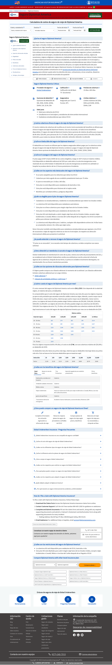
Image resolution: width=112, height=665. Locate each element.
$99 (61, 324)
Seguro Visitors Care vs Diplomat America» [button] (80, 578)
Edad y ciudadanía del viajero (19, 30)
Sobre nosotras (14, 630)
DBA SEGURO (39, 7)
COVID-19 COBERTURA (79, 7)
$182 (52, 331)
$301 (72, 334)
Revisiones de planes (63, 622)
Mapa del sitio (14, 628)
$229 (52, 334)
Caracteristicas (30, 628)
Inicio (10, 11)
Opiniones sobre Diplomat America (19, 49)
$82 (72, 320)
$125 (82, 324)
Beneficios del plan (62, 619)
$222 (61, 331)
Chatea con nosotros (74, 663)
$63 (52, 320)
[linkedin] (79, 635)
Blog (11, 622)
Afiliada (28, 633)
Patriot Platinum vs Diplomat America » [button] (44, 581)
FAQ (27, 622)
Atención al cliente (31, 630)
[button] (91, 536)
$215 (93, 327)
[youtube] (83, 635)
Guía (11, 636)
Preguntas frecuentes (50, 7)
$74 (61, 320)
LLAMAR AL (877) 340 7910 (41, 663)
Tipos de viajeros (62, 634)
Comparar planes (62, 625)
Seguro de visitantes (47, 622)
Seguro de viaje (45, 639)
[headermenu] (17, 2)
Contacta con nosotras (16, 633)
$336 (61, 338)
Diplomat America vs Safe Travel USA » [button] (44, 575)
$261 (52, 338)
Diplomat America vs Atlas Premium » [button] (79, 575)
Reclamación (29, 625)
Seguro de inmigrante (47, 630)
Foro (11, 625)
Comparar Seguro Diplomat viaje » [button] (43, 571)
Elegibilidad (15, 56)
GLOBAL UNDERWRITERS (21, 7)
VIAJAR (30, 7)
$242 (72, 331)
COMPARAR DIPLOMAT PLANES (65, 7)
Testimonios (29, 636)
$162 (72, 327)
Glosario (28, 639)
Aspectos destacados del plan (20, 53)
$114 (93, 320)
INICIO (12, 7)
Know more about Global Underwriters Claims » (44, 524)
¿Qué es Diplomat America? (19, 45)
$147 (93, 324)
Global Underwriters (20, 11)
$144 (61, 327)
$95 (82, 320)
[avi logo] (11, 2)
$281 (61, 334)
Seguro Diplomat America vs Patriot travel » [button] (45, 578)
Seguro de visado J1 (47, 636)
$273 (82, 331)
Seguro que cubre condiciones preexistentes (46, 645)
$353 (52, 341)
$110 (72, 324)
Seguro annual (45, 633)
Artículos (28, 642)
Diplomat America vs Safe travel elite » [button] (79, 581)
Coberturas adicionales (18, 66)
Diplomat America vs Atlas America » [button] (78, 571)
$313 (93, 331)
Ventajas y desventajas (18, 75)
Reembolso (15, 62)
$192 (82, 327)
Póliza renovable (17, 59)
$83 (52, 324)
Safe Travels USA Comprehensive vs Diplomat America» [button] (48, 584)
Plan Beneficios (16, 72)
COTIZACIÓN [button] (95, 30)
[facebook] (75, 635)
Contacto (58, 663)
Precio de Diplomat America (19, 69)
